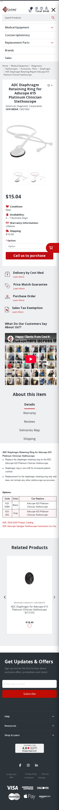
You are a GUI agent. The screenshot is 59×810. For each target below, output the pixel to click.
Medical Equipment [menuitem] (17, 27)
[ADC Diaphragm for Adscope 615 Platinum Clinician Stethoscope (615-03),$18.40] (29, 578)
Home (5, 65)
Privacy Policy (31, 774)
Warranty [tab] (29, 413)
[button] (53, 8)
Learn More (18, 276)
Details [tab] (29, 404)
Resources (10, 725)
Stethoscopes (11, 68)
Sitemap (41, 777)
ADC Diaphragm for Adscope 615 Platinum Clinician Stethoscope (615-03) (29, 609)
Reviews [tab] (29, 421)
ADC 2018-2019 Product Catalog (17, 522)
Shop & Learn (12, 735)
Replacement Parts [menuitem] (17, 42)
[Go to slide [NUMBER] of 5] (4, 597)
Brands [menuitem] (9, 50)
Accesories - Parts (29, 68)
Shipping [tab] (29, 439)
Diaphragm (45, 68)
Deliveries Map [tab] (29, 430)
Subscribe (29, 694)
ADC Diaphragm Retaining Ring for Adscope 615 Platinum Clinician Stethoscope (26, 73)
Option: (11, 240)
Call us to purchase (29, 255)
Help (7, 716)
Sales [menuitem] (8, 58)
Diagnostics (36, 65)
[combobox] (29, 17)
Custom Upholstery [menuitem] (17, 35)
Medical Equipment (20, 65)
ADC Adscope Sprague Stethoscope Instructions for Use (29, 526)
